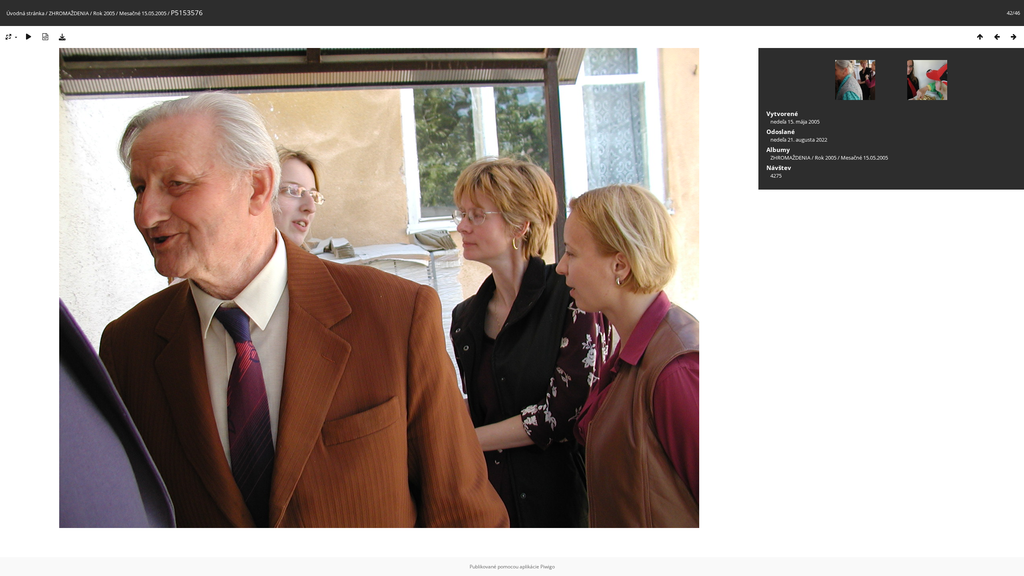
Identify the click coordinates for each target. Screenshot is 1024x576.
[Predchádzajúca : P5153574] (996, 36)
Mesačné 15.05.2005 (142, 13)
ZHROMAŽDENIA (69, 13)
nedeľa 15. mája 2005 (795, 121)
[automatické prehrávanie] (28, 36)
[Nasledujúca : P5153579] (1013, 36)
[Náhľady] (980, 36)
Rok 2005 (104, 13)
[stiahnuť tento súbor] (62, 36)
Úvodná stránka (25, 13)
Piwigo (547, 566)
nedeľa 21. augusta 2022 (798, 139)
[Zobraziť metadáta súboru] (45, 36)
